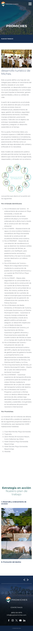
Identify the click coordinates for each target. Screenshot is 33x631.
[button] (24, 63)
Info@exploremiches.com (16, 615)
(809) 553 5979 (16, 613)
